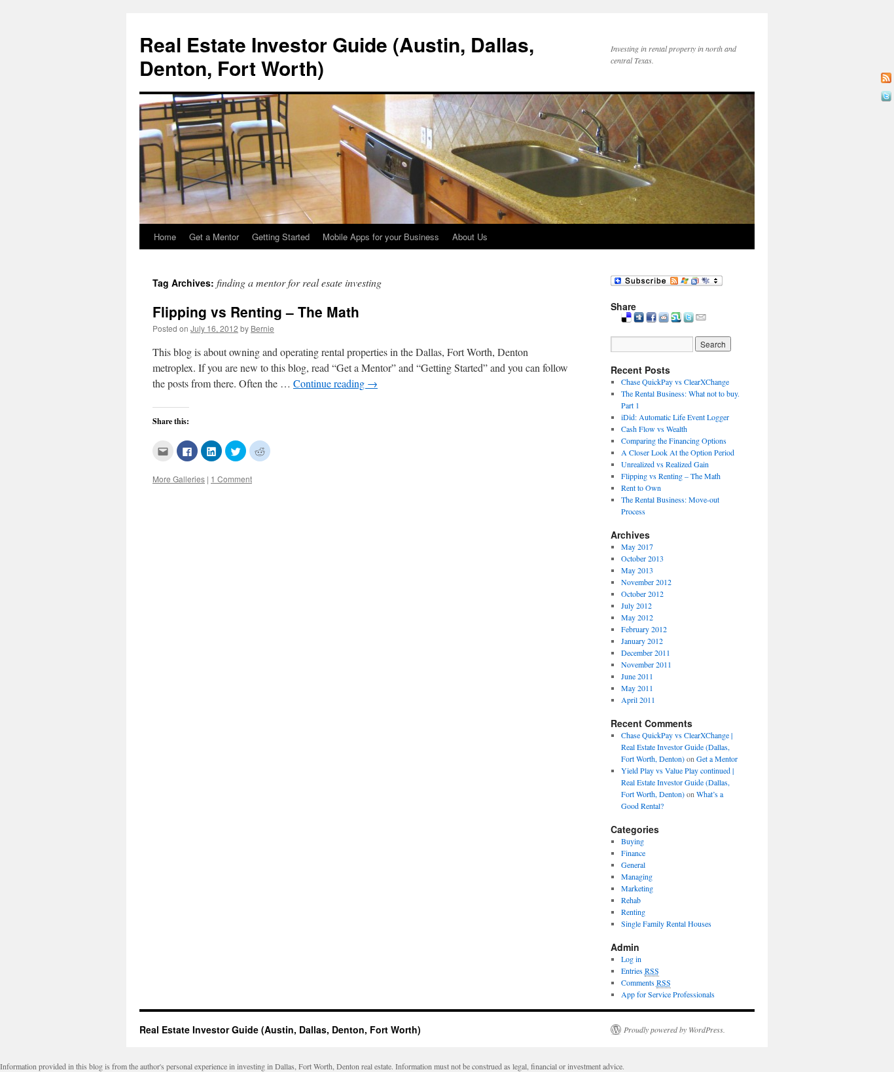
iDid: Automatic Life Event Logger (675, 417)
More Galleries (178, 478)
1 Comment (231, 478)
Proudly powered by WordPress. (674, 1029)
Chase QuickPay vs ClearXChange (675, 381)
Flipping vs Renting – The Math (255, 311)
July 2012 (636, 605)
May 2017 (637, 546)
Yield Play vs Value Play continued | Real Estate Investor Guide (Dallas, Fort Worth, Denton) (677, 782)
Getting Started (281, 236)
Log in (631, 959)
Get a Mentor (214, 236)
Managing (637, 876)
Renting (633, 911)
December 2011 (645, 652)
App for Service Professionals (668, 994)
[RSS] (886, 78)
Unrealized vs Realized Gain (665, 464)
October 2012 (642, 593)
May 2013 (637, 570)
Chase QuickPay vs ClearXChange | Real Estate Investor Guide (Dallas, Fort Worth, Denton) (676, 747)
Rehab (631, 900)
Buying (632, 841)
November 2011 (646, 664)
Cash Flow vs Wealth (654, 428)
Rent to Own (641, 487)
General (633, 864)
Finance (633, 853)
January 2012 (642, 640)
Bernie (262, 328)
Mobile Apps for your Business (381, 236)
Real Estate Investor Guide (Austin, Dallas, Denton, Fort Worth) (336, 56)
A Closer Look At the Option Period (677, 452)
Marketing (637, 888)
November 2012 (646, 582)
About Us (470, 236)
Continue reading (335, 383)
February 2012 (644, 629)
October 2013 (642, 558)
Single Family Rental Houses (666, 923)
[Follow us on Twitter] (886, 96)
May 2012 (637, 617)
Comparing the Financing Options (673, 440)
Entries (640, 970)
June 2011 (637, 676)
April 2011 (638, 699)
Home (165, 236)
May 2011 (637, 688)
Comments (646, 982)
